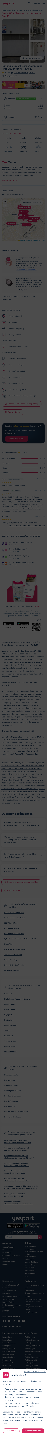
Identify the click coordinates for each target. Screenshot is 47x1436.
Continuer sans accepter (35, 1371)
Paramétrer (11, 1431)
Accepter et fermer (33, 1431)
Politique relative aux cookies (15, 1420)
